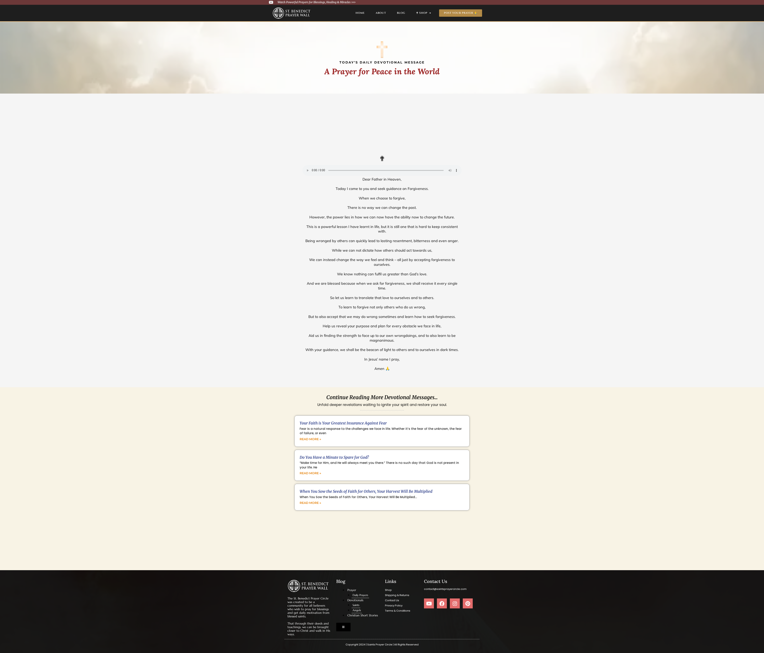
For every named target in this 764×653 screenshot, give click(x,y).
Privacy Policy (393, 605)
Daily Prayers (360, 595)
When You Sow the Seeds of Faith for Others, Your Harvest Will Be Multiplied (366, 491)
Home (360, 13)
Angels (357, 610)
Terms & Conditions (397, 611)
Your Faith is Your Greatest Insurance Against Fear (343, 423)
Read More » (310, 439)
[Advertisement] (382, 123)
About (381, 13)
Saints (356, 605)
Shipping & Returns (397, 595)
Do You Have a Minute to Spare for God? (334, 457)
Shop (388, 590)
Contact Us (392, 600)
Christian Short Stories (362, 615)
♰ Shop (421, 13)
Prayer (351, 590)
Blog (401, 13)
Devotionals (355, 600)
